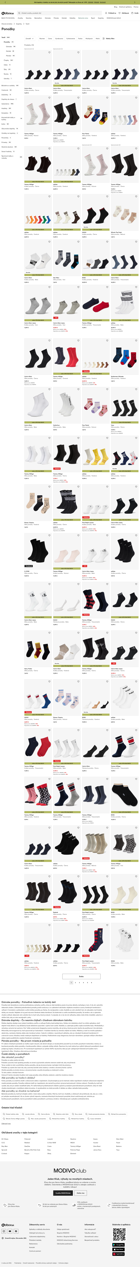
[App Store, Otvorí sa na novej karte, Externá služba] (118, 1249)
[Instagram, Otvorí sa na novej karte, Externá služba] (4, 1231)
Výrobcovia (59, 38)
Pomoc (136, 7)
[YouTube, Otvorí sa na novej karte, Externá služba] (10, 1231)
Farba (80, 38)
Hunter (95, 1143)
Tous (117, 1150)
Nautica (73, 1139)
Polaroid (27, 1139)
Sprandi (4, 1150)
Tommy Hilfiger (75, 1146)
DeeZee (27, 1146)
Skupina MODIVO (70, 1233)
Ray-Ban (5, 1146)
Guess (95, 1139)
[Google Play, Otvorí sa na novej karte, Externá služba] (118, 1245)
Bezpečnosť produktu (98, 1240)
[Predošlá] (5, 2)
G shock (4, 1153)
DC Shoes (5, 1139)
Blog (116, 7)
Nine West (119, 1139)
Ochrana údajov (63, 1263)
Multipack (89, 38)
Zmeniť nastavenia (28, 1263)
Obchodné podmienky (70, 1244)
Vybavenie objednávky (42, 1236)
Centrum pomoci (42, 1251)
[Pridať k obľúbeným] (49, 52)
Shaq (49, 1153)
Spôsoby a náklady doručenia (42, 1229)
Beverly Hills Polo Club (32, 1150)
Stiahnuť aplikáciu (126, 7)
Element (73, 1153)
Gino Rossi (96, 1146)
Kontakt (40, 1247)
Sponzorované (28, 49)
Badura (119, 1146)
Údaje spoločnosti (70, 1229)
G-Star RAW (51, 1143)
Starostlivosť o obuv (98, 1236)
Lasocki (50, 1139)
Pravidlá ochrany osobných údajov (46, 1263)
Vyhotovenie (70, 38)
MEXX (72, 1143)
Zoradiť (28, 38)
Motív (98, 38)
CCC (3, 1143)
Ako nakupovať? (98, 1229)
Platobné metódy (42, 1240)
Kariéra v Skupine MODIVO (70, 1236)
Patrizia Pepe (75, 1150)
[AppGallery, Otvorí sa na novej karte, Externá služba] (118, 1254)
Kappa (26, 1153)
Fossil (118, 1143)
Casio (49, 1146)
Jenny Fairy (97, 1150)
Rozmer (42, 38)
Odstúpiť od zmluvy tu (42, 1233)
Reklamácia (41, 1244)
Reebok (27, 1143)
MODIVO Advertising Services (70, 1240)
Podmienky (17, 1263)
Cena (50, 38)
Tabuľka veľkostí (98, 1233)
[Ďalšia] (134, 2)
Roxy (49, 1150)
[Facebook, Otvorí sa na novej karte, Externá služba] (16, 1231)
